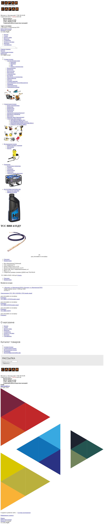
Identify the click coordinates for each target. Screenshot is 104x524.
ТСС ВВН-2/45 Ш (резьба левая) (10, 305)
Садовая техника (8, 347)
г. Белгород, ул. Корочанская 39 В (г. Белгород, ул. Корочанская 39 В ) (23, 287)
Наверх (3, 518)
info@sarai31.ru (5, 386)
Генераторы (7, 351)
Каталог (6, 326)
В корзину (3, 297)
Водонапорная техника (10, 350)
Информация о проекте (7, 515)
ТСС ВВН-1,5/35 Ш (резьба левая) (10, 299)
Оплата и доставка (9, 333)
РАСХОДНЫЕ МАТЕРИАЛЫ (12, 353)
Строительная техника (10, 348)
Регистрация (8, 29)
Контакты (6, 334)
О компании (7, 331)
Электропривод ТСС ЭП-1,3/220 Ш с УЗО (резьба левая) (16, 293)
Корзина (3, 30)
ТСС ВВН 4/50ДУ (6, 310)
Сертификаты (8, 336)
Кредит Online (8, 329)
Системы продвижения (24, 512)
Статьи (6, 327)
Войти (3, 29)
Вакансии (6, 330)
